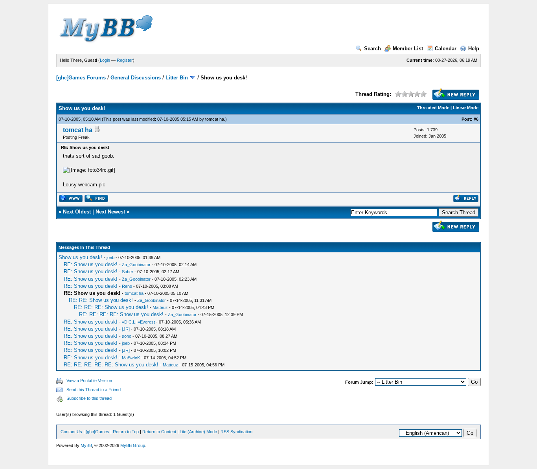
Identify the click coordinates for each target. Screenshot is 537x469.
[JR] (126, 329)
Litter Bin (177, 78)
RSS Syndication (236, 431)
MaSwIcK (131, 357)
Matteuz (160, 307)
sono (126, 336)
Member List (408, 48)
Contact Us (71, 431)
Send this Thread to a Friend (93, 389)
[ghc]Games (97, 431)
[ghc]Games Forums (81, 78)
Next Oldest (77, 212)
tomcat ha (214, 119)
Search (372, 48)
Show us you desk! (80, 257)
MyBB (86, 445)
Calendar (445, 48)
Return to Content (159, 431)
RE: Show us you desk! (91, 264)
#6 (476, 119)
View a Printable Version (89, 380)
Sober (127, 271)
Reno (127, 286)
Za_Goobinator (136, 264)
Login (105, 60)
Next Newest (110, 212)
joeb (110, 257)
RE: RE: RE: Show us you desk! (111, 307)
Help (473, 48)
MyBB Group (132, 445)
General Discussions (135, 78)
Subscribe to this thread (89, 398)
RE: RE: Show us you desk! (101, 300)
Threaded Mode (433, 107)
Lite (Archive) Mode (198, 431)
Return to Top (126, 431)
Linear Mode (465, 107)
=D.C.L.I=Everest (138, 322)
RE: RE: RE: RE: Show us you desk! (121, 314)
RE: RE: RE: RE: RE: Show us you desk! (111, 365)
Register (125, 60)
